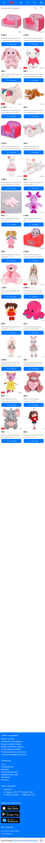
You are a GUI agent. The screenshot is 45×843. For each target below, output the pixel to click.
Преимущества (7, 767)
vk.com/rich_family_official (10, 831)
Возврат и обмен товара (11, 744)
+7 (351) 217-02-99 (10, 795)
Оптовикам (5, 777)
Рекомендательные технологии (13, 752)
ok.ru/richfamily (6, 834)
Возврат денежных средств (12, 747)
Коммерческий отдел (9, 772)
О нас (3, 764)
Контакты (5, 780)
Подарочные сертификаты (12, 741)
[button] (4, 2)
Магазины (5, 769)
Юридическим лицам (9, 775)
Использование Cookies (11, 749)
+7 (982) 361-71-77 (28, 795)
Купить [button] (11, 44)
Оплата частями (7, 739)
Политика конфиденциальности (14, 754)
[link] (12, 2)
